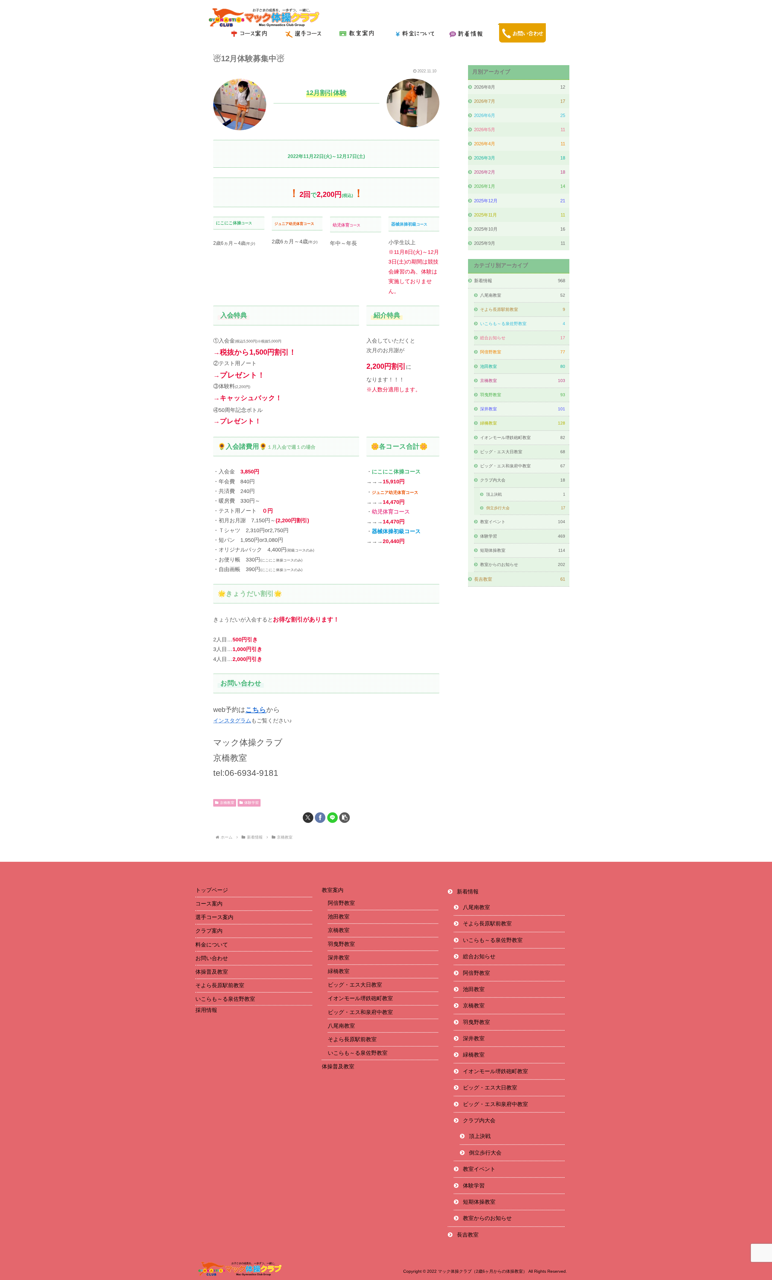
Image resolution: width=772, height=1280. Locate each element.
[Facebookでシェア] (320, 817)
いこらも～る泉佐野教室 (225, 999)
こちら (255, 709)
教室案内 (332, 890)
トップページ (211, 890)
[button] (344, 817)
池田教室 (339, 917)
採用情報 (206, 1010)
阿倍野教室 (341, 903)
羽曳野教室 (341, 944)
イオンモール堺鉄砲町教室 (360, 998)
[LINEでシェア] (332, 817)
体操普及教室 (211, 972)
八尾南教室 (341, 1026)
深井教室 (339, 958)
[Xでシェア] (308, 817)
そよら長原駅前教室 (219, 985)
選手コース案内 (214, 917)
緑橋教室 (339, 971)
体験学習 (251, 803)
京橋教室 (227, 803)
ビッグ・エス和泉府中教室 (360, 1012)
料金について (211, 945)
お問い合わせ (211, 958)
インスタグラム (232, 721)
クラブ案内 (209, 931)
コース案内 (209, 904)
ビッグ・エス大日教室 (355, 985)
